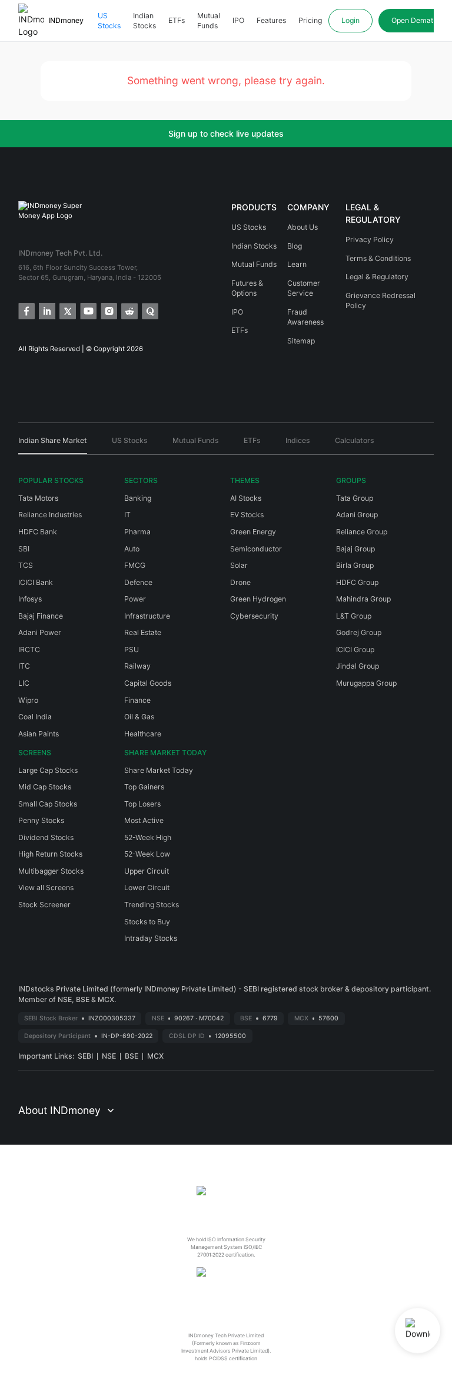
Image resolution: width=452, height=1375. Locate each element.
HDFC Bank (37, 531)
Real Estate (142, 632)
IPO (238, 20)
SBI (23, 548)
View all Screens (46, 887)
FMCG (134, 565)
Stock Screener (44, 904)
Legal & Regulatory (376, 276)
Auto (131, 548)
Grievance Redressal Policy (380, 300)
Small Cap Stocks (47, 803)
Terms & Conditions (378, 258)
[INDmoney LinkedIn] (46, 310)
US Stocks (109, 21)
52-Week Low (147, 854)
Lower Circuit (147, 887)
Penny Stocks (41, 820)
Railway (137, 666)
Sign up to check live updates (226, 133)
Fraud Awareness (305, 317)
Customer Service (303, 288)
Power (135, 598)
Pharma (137, 531)
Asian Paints (38, 733)
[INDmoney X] (66, 310)
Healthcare (142, 733)
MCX (155, 1056)
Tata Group (354, 498)
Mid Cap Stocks (44, 786)
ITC (24, 666)
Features (271, 20)
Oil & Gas (139, 716)
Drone (240, 582)
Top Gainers (144, 786)
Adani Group (357, 514)
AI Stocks (245, 498)
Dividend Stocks (46, 837)
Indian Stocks (144, 21)
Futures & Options (247, 288)
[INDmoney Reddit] (128, 310)
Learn (297, 264)
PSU (131, 649)
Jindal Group (357, 666)
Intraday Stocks (150, 938)
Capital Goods (147, 683)
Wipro (28, 700)
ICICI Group (355, 649)
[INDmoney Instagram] (108, 310)
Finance (137, 700)
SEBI (85, 1056)
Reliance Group (361, 531)
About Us (302, 227)
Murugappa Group (366, 683)
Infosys (30, 598)
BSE (131, 1056)
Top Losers (142, 803)
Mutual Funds (208, 21)
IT (127, 514)
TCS (25, 565)
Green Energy (253, 531)
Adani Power (39, 632)
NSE (109, 1056)
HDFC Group (357, 582)
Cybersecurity (254, 616)
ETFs (176, 20)
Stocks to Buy (147, 921)
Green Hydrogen (258, 598)
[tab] (52, 444)
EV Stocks (247, 514)
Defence (138, 582)
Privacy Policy (369, 239)
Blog (294, 246)
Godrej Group (358, 632)
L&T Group (353, 616)
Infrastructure (147, 616)
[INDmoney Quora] (149, 310)
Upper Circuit (146, 871)
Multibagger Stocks (51, 871)
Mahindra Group (363, 598)
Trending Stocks (151, 904)
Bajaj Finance (40, 616)
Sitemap (301, 340)
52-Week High (147, 837)
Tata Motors (38, 498)
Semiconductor (256, 548)
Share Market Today (158, 770)
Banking (137, 498)
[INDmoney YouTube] (87, 310)
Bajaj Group (355, 548)
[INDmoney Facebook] (25, 310)
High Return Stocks (50, 854)
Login (350, 20)
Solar (239, 565)
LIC (23, 683)
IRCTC (29, 649)
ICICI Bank (35, 582)
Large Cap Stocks (48, 770)
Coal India (35, 716)
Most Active (144, 820)
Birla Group (355, 565)
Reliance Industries (50, 514)
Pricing (310, 20)
